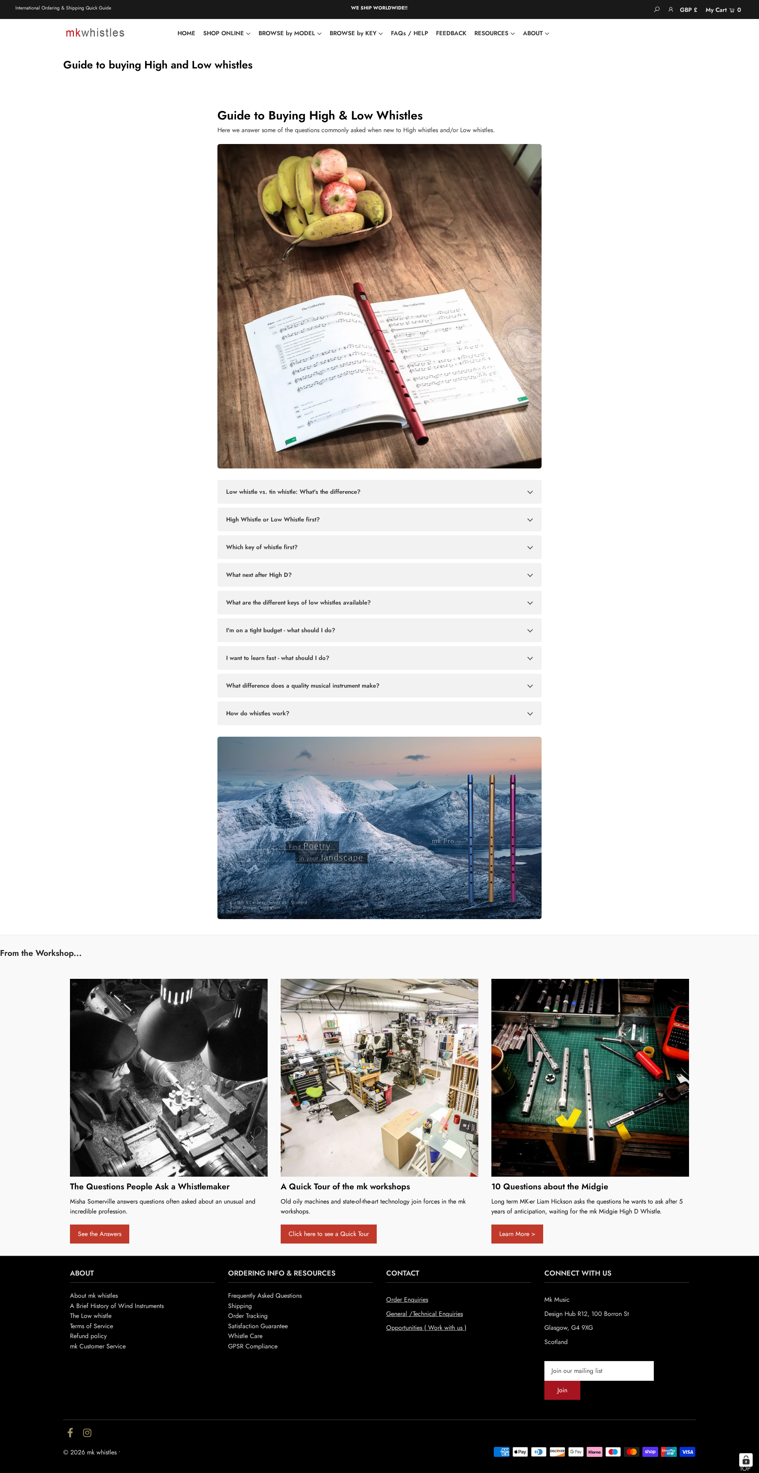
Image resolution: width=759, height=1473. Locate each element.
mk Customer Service (98, 1346)
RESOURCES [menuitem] (491, 33)
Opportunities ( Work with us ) (426, 1327)
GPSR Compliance (253, 1346)
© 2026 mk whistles (90, 1452)
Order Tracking (248, 1315)
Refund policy (88, 1335)
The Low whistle (90, 1315)
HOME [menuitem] (186, 33)
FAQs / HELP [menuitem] (409, 33)
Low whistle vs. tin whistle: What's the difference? (293, 491)
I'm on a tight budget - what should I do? (280, 630)
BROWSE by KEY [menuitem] (353, 33)
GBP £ (688, 10)
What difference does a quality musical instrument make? (303, 685)
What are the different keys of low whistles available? (298, 602)
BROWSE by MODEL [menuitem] (287, 33)
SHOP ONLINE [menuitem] (223, 33)
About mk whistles (94, 1295)
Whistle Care (245, 1335)
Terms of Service (91, 1326)
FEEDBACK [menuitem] (451, 33)
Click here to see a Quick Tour (329, 1233)
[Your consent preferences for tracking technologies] (746, 1460)
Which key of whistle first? (262, 547)
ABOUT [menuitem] (533, 33)
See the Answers (99, 1233)
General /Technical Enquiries (424, 1313)
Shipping (240, 1305)
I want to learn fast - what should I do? (277, 658)
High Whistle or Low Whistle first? (273, 519)
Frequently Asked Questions (265, 1295)
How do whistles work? (257, 713)
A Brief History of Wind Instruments (117, 1305)
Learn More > (517, 1233)
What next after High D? (259, 575)
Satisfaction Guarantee (258, 1326)
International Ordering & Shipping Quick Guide (63, 7)
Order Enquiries (407, 1299)
